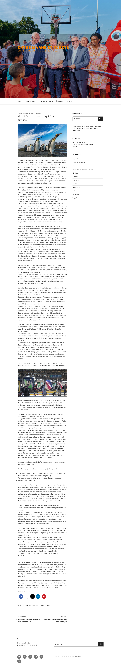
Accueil (20, 101)
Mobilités (24, 605)
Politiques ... (34, 605)
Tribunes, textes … (31, 101)
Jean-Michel (37, 113)
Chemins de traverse (79, 162)
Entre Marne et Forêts (43, 48)
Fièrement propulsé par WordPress (71, 657)
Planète (75, 183)
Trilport (75, 198)
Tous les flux (79, 128)
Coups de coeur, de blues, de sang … (83, 169)
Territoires (45, 605)
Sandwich (57, 657)
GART (62, 528)
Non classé (76, 176)
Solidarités (76, 191)
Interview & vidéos (47, 101)
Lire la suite (76, 146)
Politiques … (76, 187)
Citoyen (75, 166)
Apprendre (76, 159)
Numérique (76, 180)
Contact (69, 101)
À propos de (60, 101)
